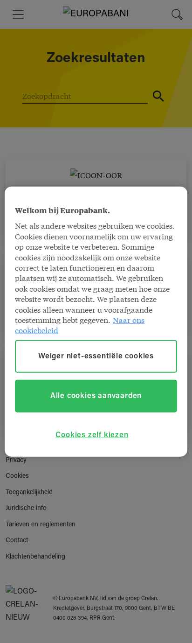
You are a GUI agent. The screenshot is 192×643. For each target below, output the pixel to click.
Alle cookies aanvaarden (96, 395)
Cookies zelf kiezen (91, 435)
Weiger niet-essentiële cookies (96, 356)
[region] (96, 322)
